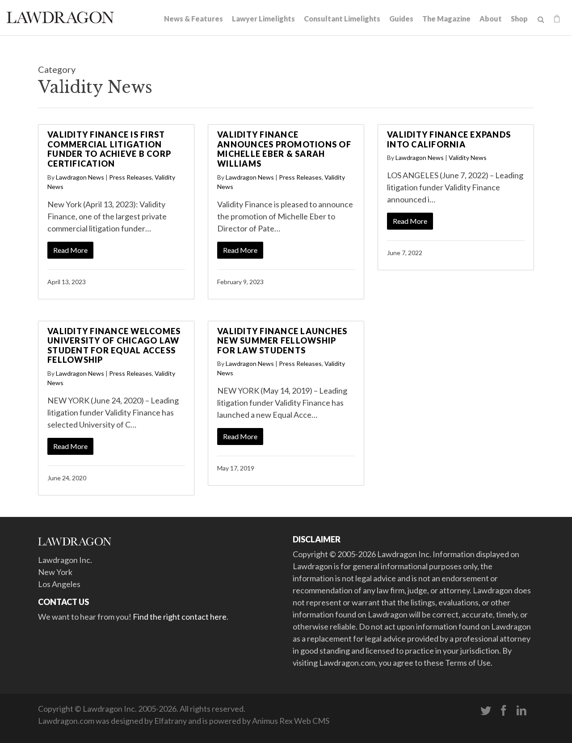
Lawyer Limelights (263, 18)
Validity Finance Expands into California (449, 139)
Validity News (468, 157)
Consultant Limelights (342, 18)
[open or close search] (541, 19)
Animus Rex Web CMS (290, 721)
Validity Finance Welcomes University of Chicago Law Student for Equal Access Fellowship (114, 345)
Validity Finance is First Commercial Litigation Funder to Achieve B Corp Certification (109, 149)
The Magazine (446, 18)
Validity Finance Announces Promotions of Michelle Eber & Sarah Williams (284, 149)
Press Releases (130, 177)
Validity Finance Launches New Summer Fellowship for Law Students (282, 340)
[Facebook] (503, 711)
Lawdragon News (80, 177)
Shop (519, 18)
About (490, 18)
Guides (401, 18)
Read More (70, 250)
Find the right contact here (180, 616)
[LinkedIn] (521, 711)
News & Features (193, 18)
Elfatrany (170, 721)
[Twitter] (485, 711)
